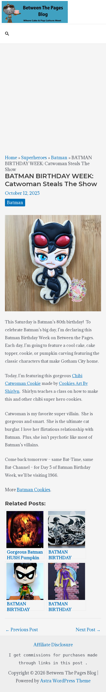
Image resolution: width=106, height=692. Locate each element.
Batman (59, 157)
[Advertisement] (53, 99)
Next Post (88, 630)
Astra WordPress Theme (65, 681)
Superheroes (34, 157)
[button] (7, 34)
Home (11, 157)
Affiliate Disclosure (53, 645)
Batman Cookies (33, 490)
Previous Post (21, 630)
